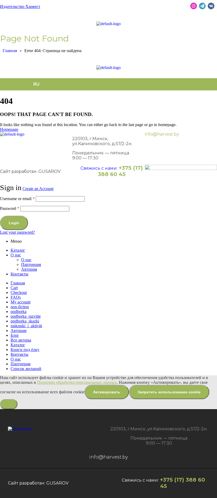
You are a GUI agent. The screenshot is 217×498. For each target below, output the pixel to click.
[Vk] (211, 6)
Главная (18, 283)
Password (9, 208)
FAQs (16, 297)
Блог (15, 335)
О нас (16, 255)
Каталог (18, 250)
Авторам (29, 269)
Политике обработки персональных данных (77, 382)
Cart (14, 287)
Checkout (19, 292)
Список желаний (26, 368)
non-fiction (20, 307)
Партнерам (31, 264)
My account (20, 302)
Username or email (17, 198)
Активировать (106, 392)
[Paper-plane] (202, 6)
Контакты (19, 274)
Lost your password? (17, 232)
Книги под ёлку (25, 349)
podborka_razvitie (26, 316)
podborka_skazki (25, 321)
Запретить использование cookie (169, 392)
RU (36, 84)
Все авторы (21, 340)
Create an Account (37, 188)
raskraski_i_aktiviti (26, 326)
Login (14, 223)
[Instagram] (193, 6)
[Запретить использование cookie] (8, 404)
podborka (18, 311)
